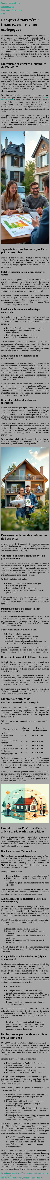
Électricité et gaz (7, 7)
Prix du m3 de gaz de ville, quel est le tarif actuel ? (21, 1178)
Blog (3, 14)
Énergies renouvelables (10, 3)
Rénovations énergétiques (11, 10)
